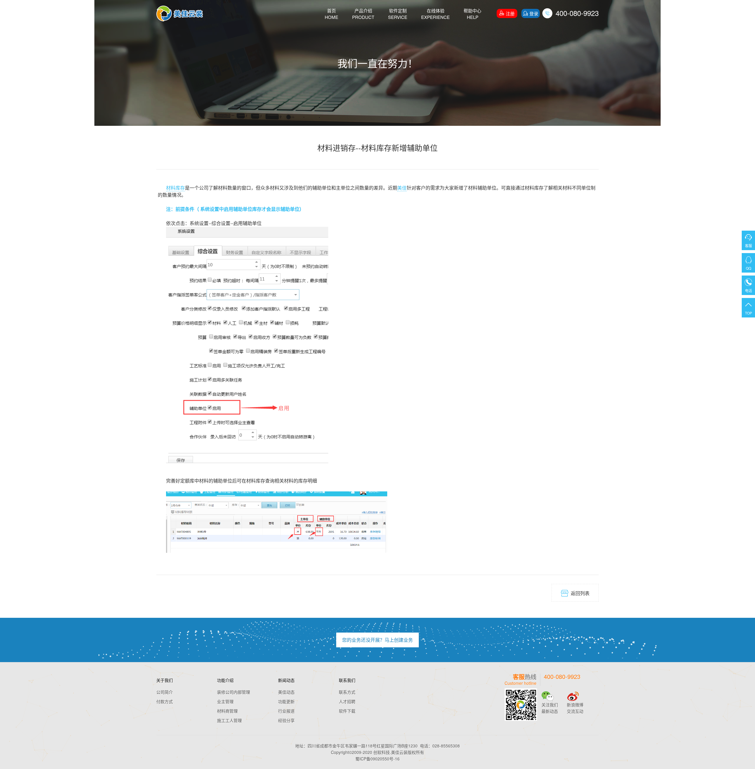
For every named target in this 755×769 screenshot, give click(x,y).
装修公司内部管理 (233, 692)
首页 (331, 13)
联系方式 (347, 692)
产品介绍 (363, 13)
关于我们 (164, 680)
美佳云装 (399, 752)
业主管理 (225, 701)
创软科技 (381, 752)
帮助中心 (472, 13)
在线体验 (435, 13)
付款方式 (164, 701)
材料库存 (175, 187)
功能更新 (286, 701)
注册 (507, 13)
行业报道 (286, 711)
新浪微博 (575, 705)
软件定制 (397, 13)
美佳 (402, 187)
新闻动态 (286, 680)
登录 (530, 13)
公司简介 (164, 692)
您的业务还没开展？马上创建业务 (377, 639)
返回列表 (575, 593)
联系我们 (347, 680)
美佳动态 (286, 692)
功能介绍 (225, 680)
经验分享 (286, 720)
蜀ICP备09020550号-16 (377, 759)
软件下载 (347, 711)
